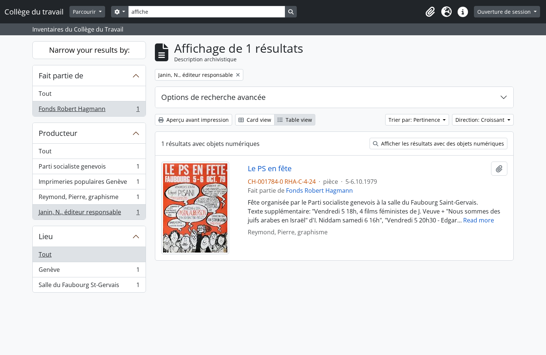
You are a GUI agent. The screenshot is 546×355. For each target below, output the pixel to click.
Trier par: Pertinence (415, 119)
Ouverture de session (504, 11)
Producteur (58, 133)
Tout (45, 93)
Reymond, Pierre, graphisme (89, 199)
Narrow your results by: (89, 50)
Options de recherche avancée (213, 97)
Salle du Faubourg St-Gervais (89, 286)
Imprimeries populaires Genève (89, 183)
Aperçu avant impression (197, 119)
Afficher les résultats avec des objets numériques (442, 143)
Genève (89, 271)
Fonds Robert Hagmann (89, 110)
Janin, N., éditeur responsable (89, 213)
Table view (298, 119)
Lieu (46, 236)
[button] (430, 12)
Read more (478, 220)
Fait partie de (61, 76)
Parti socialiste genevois (89, 168)
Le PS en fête (270, 168)
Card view (258, 119)
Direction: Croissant (480, 119)
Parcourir (85, 11)
